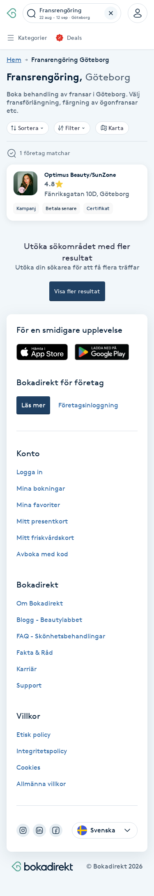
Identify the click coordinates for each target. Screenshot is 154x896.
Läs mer (33, 405)
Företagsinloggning (88, 405)
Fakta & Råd (34, 652)
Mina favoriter (38, 505)
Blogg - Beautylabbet (49, 620)
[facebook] (55, 830)
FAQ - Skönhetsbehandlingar (60, 636)
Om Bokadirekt (39, 603)
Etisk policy (33, 734)
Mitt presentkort (42, 521)
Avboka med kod (42, 554)
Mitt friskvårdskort (45, 538)
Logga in (29, 472)
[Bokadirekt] (11, 13)
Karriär (26, 669)
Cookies (28, 767)
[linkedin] (39, 830)
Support (28, 685)
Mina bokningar (40, 488)
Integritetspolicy (41, 751)
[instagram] (23, 830)
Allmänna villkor (41, 784)
